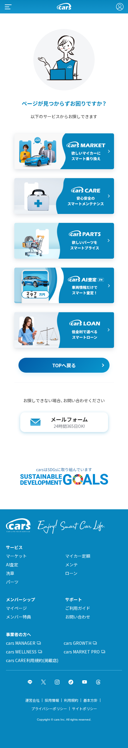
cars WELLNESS (21, 652)
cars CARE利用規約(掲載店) (32, 660)
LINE (30, 682)
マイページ (16, 608)
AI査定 (12, 564)
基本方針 (90, 700)
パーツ (12, 582)
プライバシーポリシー (49, 708)
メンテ (71, 564)
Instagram (57, 682)
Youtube (84, 682)
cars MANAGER (20, 643)
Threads (98, 682)
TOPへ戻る (64, 365)
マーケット (16, 556)
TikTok (70, 682)
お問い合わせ (77, 617)
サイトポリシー (84, 708)
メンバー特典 (18, 617)
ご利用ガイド (77, 608)
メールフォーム (69, 422)
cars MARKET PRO (82, 652)
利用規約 (71, 700)
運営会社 (32, 700)
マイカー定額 (77, 556)
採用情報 (52, 700)
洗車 (10, 573)
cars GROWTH (77, 643)
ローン (71, 573)
